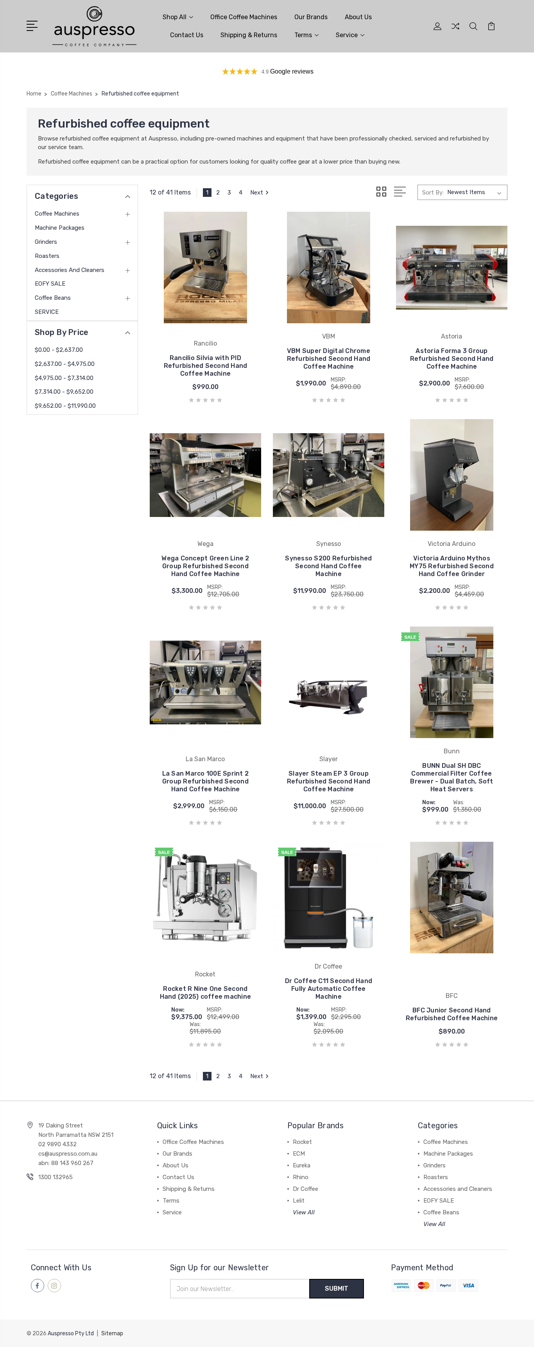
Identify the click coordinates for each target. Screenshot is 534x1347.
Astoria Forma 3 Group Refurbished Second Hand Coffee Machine (452, 358)
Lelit (299, 1200)
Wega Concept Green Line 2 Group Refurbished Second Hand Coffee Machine (205, 566)
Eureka (301, 1165)
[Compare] (455, 31)
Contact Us (186, 35)
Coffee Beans (53, 297)
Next (256, 192)
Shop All (174, 17)
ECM (299, 1153)
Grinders (46, 241)
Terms (303, 35)
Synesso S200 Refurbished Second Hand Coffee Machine (328, 566)
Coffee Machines (57, 213)
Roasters (47, 255)
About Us (358, 17)
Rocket (302, 1141)
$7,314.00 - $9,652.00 (64, 391)
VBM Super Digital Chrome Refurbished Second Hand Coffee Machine (329, 358)
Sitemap (112, 1333)
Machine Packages (59, 227)
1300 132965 (55, 1177)
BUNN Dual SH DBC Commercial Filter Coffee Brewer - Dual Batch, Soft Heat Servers (451, 777)
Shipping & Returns (248, 35)
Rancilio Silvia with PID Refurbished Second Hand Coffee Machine (205, 365)
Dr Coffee (305, 1188)
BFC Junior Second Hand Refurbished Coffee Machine (452, 1014)
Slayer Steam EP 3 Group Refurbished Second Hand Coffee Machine (329, 781)
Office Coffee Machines (243, 17)
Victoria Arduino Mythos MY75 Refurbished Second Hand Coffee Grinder (452, 566)
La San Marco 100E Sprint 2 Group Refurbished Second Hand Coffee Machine (205, 781)
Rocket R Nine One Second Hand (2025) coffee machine (205, 992)
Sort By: (433, 192)
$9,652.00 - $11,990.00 (65, 405)
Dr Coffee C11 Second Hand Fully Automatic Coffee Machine (328, 988)
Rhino (300, 1177)
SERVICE (47, 311)
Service (347, 35)
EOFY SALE (50, 283)
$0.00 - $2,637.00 (59, 349)
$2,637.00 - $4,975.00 (65, 363)
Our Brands (311, 17)
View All (304, 1212)
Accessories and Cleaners (69, 270)
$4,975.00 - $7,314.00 (64, 378)
